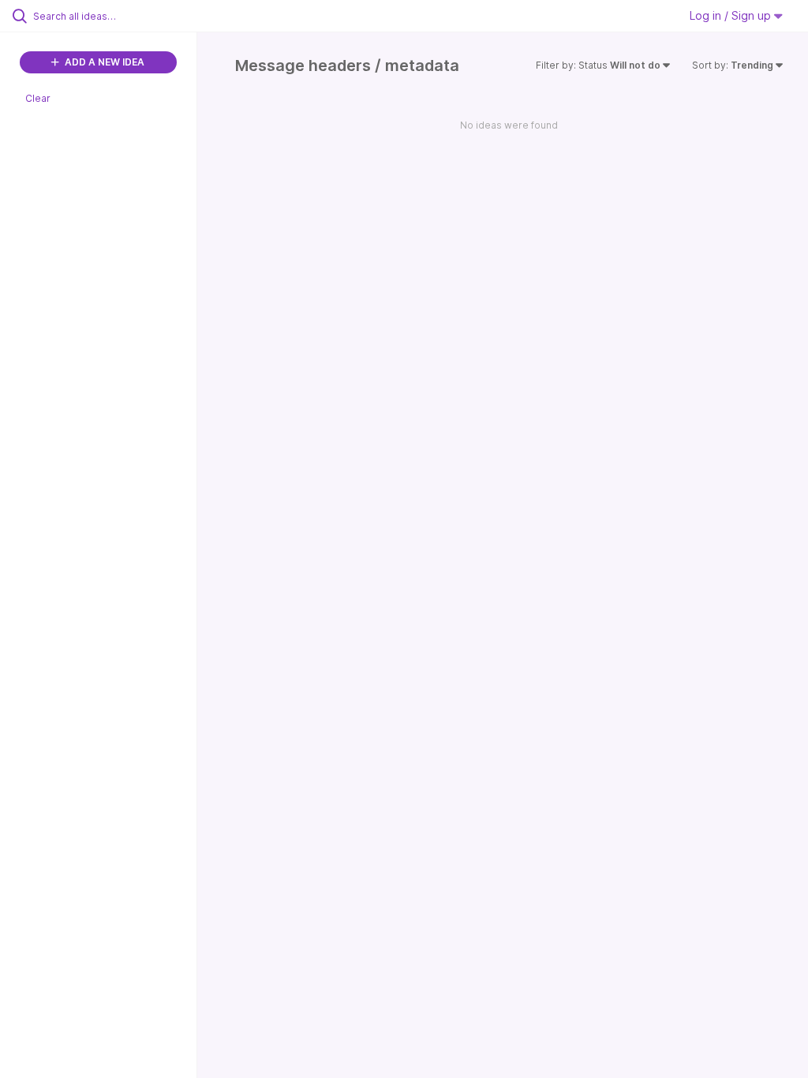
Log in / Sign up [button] (732, 15)
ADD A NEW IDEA (103, 62)
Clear (37, 98)
